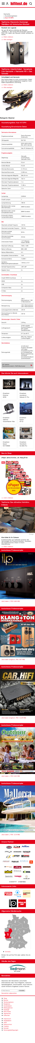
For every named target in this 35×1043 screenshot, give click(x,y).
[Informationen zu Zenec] (22, 882)
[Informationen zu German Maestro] (25, 856)
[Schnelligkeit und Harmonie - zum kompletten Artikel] (17, 102)
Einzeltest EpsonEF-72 (23, 419)
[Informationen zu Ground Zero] (6, 862)
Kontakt (6, 1028)
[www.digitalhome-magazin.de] (8, 897)
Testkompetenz (8, 1002)
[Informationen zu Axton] (25, 846)
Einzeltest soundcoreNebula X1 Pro (24, 395)
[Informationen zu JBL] (31, 863)
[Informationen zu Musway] (27, 867)
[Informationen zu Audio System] (16, 847)
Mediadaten (7, 1021)
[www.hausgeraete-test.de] (17, 897)
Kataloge (6, 1010)
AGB (5, 1022)
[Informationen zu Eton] (16, 856)
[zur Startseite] (19, 3)
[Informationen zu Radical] (27, 872)
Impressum (7, 1019)
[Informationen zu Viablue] (26, 877)
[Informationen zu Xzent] (13, 882)
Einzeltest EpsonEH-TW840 (6, 444)
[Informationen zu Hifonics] (24, 861)
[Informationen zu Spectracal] (9, 876)
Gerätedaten (8, 1006)
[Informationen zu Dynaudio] (17, 852)
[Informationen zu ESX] (8, 857)
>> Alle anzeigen (6, 39)
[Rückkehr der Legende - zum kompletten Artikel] (17, 54)
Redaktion (7, 1004)
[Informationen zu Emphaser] (27, 852)
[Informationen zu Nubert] (8, 872)
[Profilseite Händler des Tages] (17, 968)
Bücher (6, 1000)
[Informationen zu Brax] (8, 852)
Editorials (7, 1015)
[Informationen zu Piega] (17, 871)
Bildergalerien (8, 1008)
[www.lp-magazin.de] (13, 907)
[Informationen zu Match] (8, 867)
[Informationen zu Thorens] (18, 876)
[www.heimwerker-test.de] (27, 897)
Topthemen (7, 1013)
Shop (5, 998)
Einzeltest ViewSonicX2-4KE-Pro (23, 444)
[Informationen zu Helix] (15, 862)
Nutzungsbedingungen (11, 1030)
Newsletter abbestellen (9, 993)
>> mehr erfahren (7, 498)
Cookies (6, 1026)
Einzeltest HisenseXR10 (6, 395)
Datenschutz (8, 1024)
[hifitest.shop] (22, 907)
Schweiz (7, 952)
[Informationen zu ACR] (9, 847)
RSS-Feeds (7, 1012)
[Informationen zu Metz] (17, 867)
